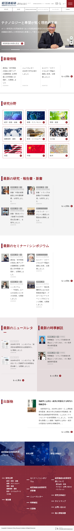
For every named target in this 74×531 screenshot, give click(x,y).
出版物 (52, 3)
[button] (5, 49)
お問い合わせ (60, 507)
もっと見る (65, 76)
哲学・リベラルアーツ (13, 491)
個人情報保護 (60, 513)
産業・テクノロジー (12, 483)
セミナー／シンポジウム (38, 479)
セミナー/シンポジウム (43, 9)
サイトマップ (60, 501)
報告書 (18, 9)
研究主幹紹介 (47, 3)
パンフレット (60, 489)
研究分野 (6, 9)
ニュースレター (55, 9)
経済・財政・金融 (12, 481)
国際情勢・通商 (11, 489)
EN (65, 3)
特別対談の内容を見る (11, 43)
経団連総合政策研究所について (38, 3)
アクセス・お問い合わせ (64, 487)
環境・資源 (10, 486)
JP (63, 3)
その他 (8, 494)
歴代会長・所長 (61, 484)
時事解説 (68, 9)
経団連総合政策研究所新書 (30, 9)
